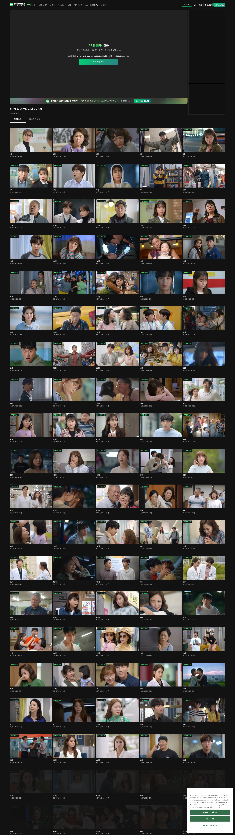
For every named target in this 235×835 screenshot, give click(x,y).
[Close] (230, 791)
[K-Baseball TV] (187, 5)
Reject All (210, 819)
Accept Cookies (210, 812)
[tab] (18, 119)
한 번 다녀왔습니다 (21, 109)
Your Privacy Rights (210, 825)
